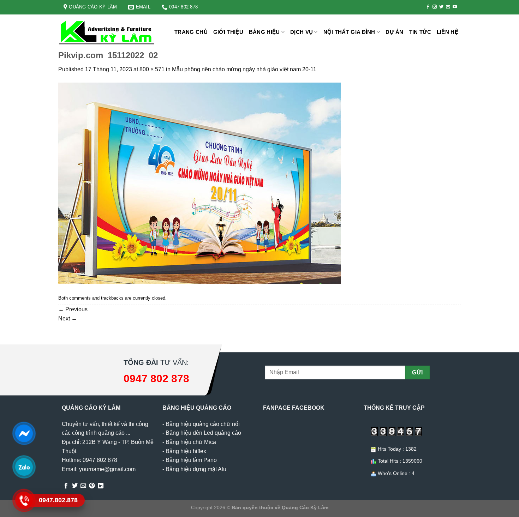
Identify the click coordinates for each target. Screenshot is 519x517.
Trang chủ (191, 32)
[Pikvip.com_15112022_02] (199, 183)
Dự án (395, 32)
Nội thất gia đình (349, 32)
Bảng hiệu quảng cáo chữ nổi (203, 424)
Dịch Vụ (301, 32)
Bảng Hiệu (264, 32)
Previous (73, 309)
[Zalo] (24, 467)
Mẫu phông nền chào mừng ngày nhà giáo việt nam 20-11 (244, 69)
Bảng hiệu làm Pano (191, 460)
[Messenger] (24, 433)
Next (67, 318)
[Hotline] (24, 500)
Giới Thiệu (228, 32)
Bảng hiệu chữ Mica (191, 442)
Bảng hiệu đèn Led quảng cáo (203, 433)
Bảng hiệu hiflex (186, 451)
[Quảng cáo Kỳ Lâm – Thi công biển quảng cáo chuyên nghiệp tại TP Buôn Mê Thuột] (107, 32)
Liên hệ (447, 32)
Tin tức (420, 32)
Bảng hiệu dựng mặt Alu (196, 469)
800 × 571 (152, 69)
